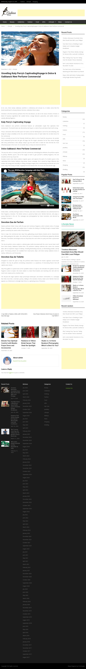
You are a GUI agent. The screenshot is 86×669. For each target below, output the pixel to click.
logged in (10, 372)
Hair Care (65, 143)
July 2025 (25, 419)
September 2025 (27, 412)
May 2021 (25, 558)
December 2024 (27, 437)
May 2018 (25, 629)
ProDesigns (81, 666)
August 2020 (26, 586)
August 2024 (26, 446)
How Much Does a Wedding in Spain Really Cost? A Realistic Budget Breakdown (72, 46)
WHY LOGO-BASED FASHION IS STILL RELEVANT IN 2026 (73, 65)
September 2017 (27, 654)
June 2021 (25, 555)
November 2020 (27, 576)
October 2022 (26, 505)
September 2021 (27, 545)
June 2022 (25, 518)
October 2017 (26, 651)
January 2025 (26, 434)
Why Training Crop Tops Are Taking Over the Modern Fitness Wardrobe (72, 59)
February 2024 (27, 459)
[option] (10, 337)
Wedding (65, 169)
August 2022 (26, 511)
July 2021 (25, 552)
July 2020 (25, 589)
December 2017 (27, 645)
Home (5, 22)
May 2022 (25, 521)
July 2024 (25, 449)
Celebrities (21, 22)
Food (37, 22)
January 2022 (26, 533)
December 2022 (27, 499)
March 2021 (26, 564)
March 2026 (26, 397)
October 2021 (26, 542)
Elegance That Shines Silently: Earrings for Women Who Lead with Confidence (73, 53)
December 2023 (27, 465)
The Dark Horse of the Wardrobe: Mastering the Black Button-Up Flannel (73, 70)
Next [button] (58, 340)
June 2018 (25, 626)
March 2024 (26, 456)
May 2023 (25, 487)
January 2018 (26, 642)
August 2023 (26, 477)
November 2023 (27, 468)
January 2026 (26, 403)
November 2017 (27, 648)
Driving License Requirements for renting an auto (78, 207)
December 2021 (27, 536)
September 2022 (27, 508)
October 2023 (26, 471)
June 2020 (25, 592)
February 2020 (27, 601)
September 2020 (27, 583)
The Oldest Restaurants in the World (78, 216)
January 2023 (26, 496)
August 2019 (26, 620)
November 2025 (27, 406)
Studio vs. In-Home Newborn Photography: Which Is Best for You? (30, 343)
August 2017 (26, 657)
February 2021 (27, 567)
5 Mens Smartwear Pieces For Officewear (78, 297)
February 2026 (27, 400)
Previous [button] (2, 340)
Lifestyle (28, 2)
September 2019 (27, 617)
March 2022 (26, 527)
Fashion (22, 2)
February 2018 (27, 638)
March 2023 (26, 493)
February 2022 (27, 530)
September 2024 (27, 443)
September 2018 (27, 623)
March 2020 (26, 598)
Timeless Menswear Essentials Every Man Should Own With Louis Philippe (73, 39)
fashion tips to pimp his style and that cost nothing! (79, 189)
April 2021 (25, 561)
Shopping (35, 2)
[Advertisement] (51, 13)
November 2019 (27, 611)
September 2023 (27, 474)
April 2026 (25, 394)
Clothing (65, 125)
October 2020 (26, 580)
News (60, 22)
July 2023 (25, 480)
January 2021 (26, 570)
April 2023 (25, 490)
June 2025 (25, 422)
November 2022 (27, 502)
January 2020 (26, 604)
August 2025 (26, 415)
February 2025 (27, 431)
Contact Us (68, 22)
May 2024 (25, 453)
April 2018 (25, 632)
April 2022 (25, 524)
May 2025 (25, 425)
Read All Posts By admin (19, 361)
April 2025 (25, 428)
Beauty (12, 22)
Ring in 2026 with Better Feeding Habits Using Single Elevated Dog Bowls (73, 76)
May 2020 (25, 595)
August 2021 (26, 549)
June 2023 (25, 484)
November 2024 (27, 440)
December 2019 (27, 607)
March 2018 (26, 635)
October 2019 (26, 614)
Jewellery (65, 147)
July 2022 (25, 514)
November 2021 (27, 539)
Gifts (43, 22)
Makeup (65, 156)
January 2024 (26, 462)
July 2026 (25, 388)
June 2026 (25, 391)
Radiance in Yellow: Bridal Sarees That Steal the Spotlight (8, 343)
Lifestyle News (67, 224)
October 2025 (26, 409)
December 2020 (27, 573)
